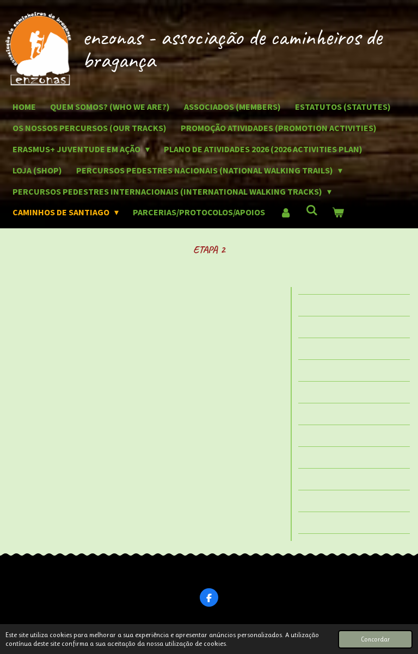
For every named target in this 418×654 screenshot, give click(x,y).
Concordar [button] (375, 639)
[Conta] (285, 212)
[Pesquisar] (312, 210)
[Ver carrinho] (338, 212)
